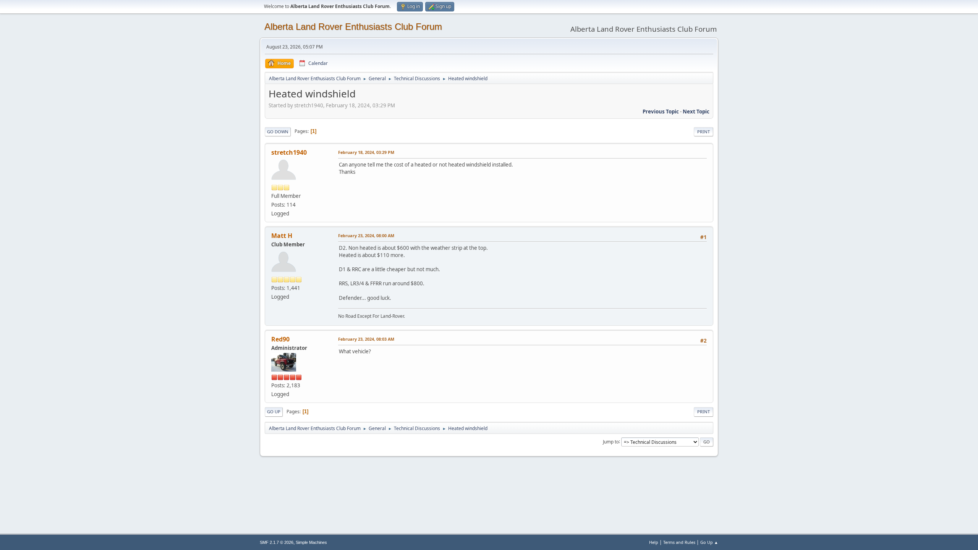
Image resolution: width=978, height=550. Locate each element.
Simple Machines (311, 542)
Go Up (273, 411)
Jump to (611, 441)
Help (653, 542)
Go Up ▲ (709, 542)
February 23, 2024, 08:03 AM (366, 339)
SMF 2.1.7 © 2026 (276, 542)
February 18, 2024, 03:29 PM (366, 152)
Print (703, 131)
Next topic (696, 111)
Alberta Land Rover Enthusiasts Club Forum (353, 26)
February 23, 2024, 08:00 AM (366, 235)
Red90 (280, 339)
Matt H (281, 235)
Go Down (277, 131)
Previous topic (661, 111)
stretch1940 (289, 152)
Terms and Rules (679, 542)
